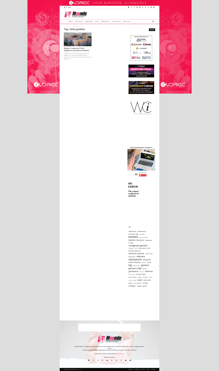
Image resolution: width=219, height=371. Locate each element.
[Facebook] (131, 7)
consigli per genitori (137, 245)
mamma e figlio (141, 274)
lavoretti (142, 271)
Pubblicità (137, 369)
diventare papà (149, 253)
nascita (150, 277)
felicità (149, 262)
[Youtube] (154, 7)
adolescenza (142, 231)
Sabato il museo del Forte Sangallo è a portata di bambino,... (77, 49)
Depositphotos (120, 353)
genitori (145, 265)
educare (141, 256)
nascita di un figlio (132, 280)
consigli (130, 243)
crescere (131, 248)
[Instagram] (137, 7)
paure (130, 283)
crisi (136, 248)
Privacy (148, 369)
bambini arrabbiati (143, 237)
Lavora (143, 369)
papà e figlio (147, 280)
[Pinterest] (142, 7)
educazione (135, 259)
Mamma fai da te (105, 21)
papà (140, 280)
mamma (149, 271)
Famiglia (70, 21)
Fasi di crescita (79, 21)
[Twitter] (148, 7)
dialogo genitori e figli (144, 248)
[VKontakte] (151, 7)
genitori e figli (135, 268)
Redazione (130, 369)
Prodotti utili (126, 21)
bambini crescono (136, 240)
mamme (140, 277)
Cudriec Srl (79, 369)
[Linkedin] (140, 7)
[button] (153, 21)
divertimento (132, 257)
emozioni (147, 260)
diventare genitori (134, 251)
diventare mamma (136, 253)
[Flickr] (134, 7)
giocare (145, 268)
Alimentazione (88, 21)
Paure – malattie (116, 21)
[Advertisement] (124, 15)
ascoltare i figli (133, 234)
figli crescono (136, 265)
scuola (145, 283)
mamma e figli (131, 274)
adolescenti (132, 231)
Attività (97, 21)
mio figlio (145, 277)
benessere (148, 240)
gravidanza (133, 271)
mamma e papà (132, 277)
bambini (133, 237)
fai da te (144, 262)
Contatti (153, 369)
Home (65, 26)
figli (130, 265)
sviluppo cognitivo (142, 286)
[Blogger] (128, 7)
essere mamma (134, 262)
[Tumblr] (145, 7)
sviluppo (132, 286)
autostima (142, 234)
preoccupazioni (138, 283)
